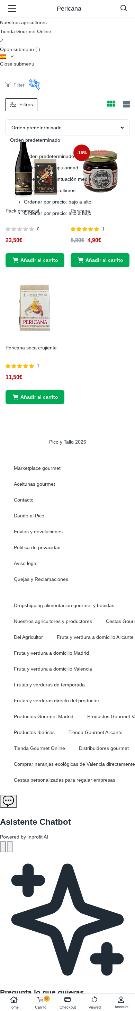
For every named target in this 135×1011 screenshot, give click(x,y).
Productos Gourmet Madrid (43, 716)
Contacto (24, 500)
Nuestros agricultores (23, 22)
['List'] (125, 104)
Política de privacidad (37, 547)
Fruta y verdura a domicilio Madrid (51, 653)
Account (121, 1007)
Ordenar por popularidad (51, 167)
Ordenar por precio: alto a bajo (57, 213)
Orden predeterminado (49, 156)
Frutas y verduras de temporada (49, 684)
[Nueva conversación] (3, 846)
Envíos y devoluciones (38, 531)
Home (14, 1007)
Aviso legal (25, 563)
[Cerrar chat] (9, 846)
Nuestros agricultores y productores (53, 621)
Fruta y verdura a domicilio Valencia (53, 669)
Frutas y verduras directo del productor (56, 700)
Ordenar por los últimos (49, 190)
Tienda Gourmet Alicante (96, 732)
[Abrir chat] (8, 801)
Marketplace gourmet (37, 468)
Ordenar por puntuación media (57, 179)
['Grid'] (111, 104)
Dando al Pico (29, 515)
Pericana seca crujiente (31, 347)
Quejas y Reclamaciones (41, 579)
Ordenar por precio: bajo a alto (57, 202)
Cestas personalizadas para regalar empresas (64, 780)
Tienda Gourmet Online (25, 31)
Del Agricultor (28, 637)
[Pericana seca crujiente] (35, 307)
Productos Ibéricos (34, 732)
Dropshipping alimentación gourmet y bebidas (64, 605)
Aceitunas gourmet (34, 484)
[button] (35, 260)
